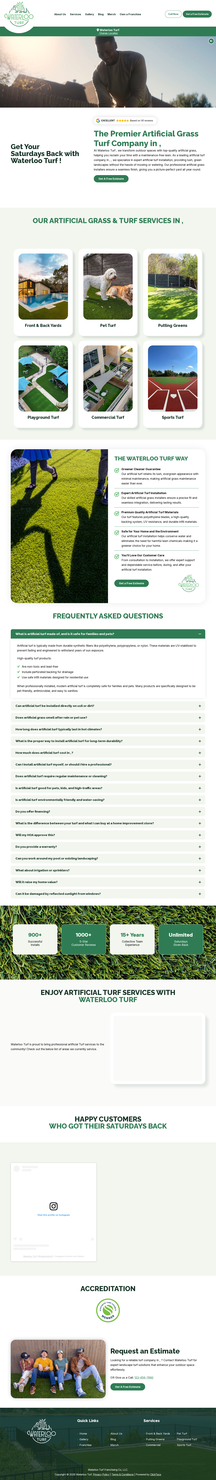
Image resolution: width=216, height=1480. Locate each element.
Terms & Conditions (122, 1474)
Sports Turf (184, 1445)
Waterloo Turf (30, 1256)
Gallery (89, 14)
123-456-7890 (143, 1377)
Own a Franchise (130, 14)
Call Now (173, 14)
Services (75, 14)
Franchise (86, 1445)
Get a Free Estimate (197, 14)
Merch (112, 14)
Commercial (153, 1445)
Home (83, 1433)
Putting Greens (155, 1439)
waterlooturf (46, 1256)
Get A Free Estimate (111, 178)
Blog (101, 14)
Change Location (108, 33)
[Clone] (19, 14)
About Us (60, 14)
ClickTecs (155, 1474)
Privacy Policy (101, 1474)
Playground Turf (187, 1439)
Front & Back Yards (158, 1433)
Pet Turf (182, 1433)
